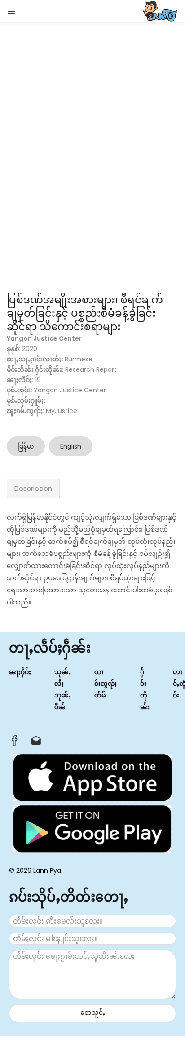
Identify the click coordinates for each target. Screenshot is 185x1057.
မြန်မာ (26, 446)
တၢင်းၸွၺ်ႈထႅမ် (105, 683)
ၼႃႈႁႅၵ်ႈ (20, 671)
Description (33, 488)
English (70, 446)
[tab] (33, 488)
